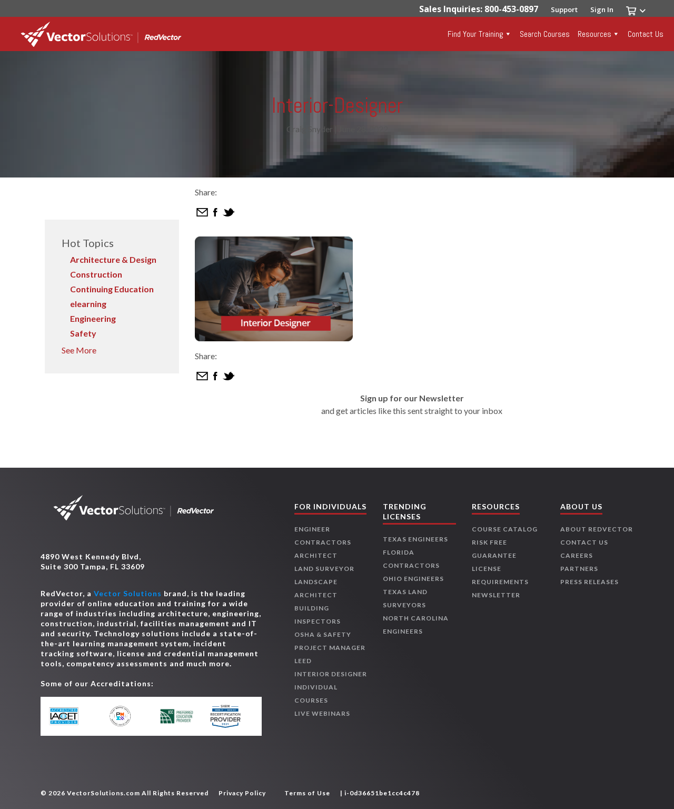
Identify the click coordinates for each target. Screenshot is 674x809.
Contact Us (645, 34)
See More (79, 350)
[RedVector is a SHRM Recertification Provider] (227, 716)
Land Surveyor (324, 569)
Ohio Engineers (413, 579)
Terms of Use (307, 793)
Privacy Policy (242, 793)
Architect (316, 555)
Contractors (322, 542)
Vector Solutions (128, 593)
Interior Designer (330, 674)
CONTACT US (584, 542)
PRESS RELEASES (589, 582)
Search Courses (545, 34)
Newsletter (496, 595)
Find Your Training (475, 34)
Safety (83, 333)
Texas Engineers (415, 539)
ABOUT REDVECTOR (596, 529)
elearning (88, 304)
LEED (303, 661)
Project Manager (329, 648)
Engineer (312, 529)
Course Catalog (505, 529)
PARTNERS (579, 569)
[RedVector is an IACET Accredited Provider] (74, 716)
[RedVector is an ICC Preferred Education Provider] (176, 716)
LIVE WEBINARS (322, 713)
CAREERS (576, 555)
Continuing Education (112, 289)
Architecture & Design (113, 259)
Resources (594, 34)
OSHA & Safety (322, 634)
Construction (96, 274)
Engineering (93, 318)
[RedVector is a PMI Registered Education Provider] (125, 716)
